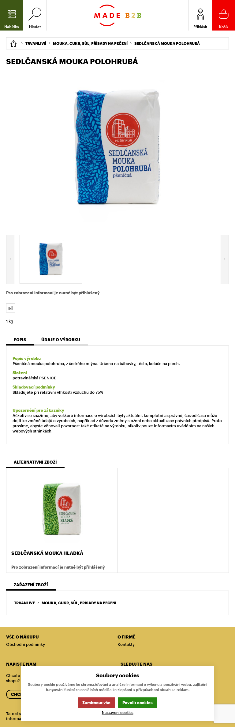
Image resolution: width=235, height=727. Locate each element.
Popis (20, 339)
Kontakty (126, 644)
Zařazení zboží (31, 584)
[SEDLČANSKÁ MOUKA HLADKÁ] (61, 510)
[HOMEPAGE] (13, 43)
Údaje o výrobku (60, 339)
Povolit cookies (137, 702)
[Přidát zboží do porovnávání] (10, 308)
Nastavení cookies (117, 712)
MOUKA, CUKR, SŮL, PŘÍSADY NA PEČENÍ (79, 603)
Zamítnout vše (96, 702)
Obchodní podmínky (25, 644)
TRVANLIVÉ (24, 603)
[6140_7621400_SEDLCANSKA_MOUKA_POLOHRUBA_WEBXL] (117, 149)
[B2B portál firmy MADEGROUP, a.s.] (118, 15)
